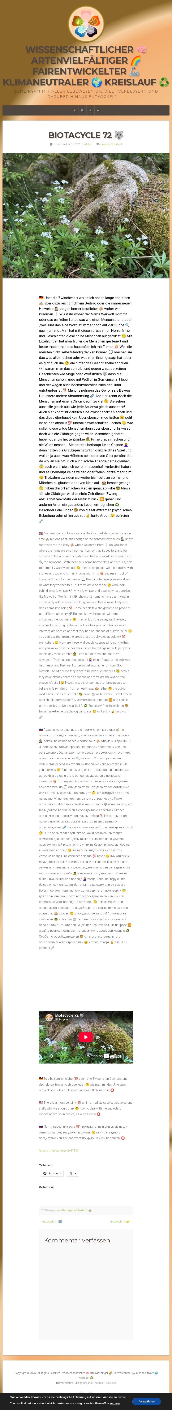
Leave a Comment (111, 144)
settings (115, 1403)
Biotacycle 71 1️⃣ (52, 1221)
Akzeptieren (147, 1401)
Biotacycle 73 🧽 (120, 1221)
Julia (88, 144)
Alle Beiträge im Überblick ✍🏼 (74, 1210)
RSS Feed (110, 1382)
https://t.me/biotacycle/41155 (59, 1150)
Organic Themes (93, 1382)
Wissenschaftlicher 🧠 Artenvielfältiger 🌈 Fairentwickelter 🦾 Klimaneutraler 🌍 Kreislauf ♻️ (86, 66)
